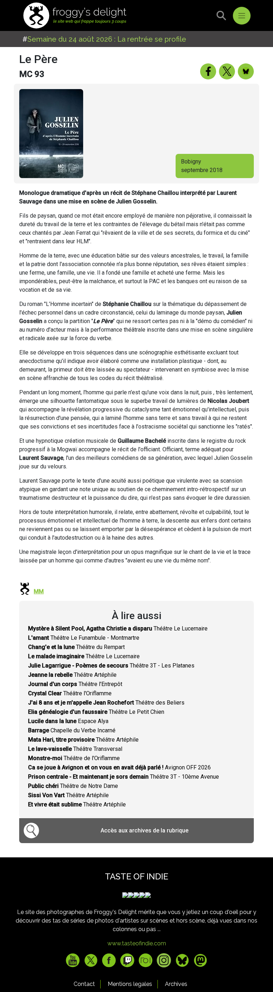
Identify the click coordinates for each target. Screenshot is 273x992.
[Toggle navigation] (242, 16)
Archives (176, 984)
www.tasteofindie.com (136, 943)
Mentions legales (130, 984)
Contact (84, 984)
